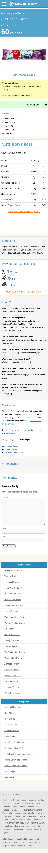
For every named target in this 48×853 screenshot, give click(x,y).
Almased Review (11, 664)
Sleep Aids (9, 777)
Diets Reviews (10, 725)
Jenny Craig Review (13, 588)
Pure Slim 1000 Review (14, 623)
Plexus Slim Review (13, 658)
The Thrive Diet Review (14, 652)
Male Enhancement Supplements (18, 754)
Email (4, 536)
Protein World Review (14, 594)
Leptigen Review (11, 640)
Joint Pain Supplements (14, 742)
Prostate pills (10, 771)
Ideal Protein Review (13, 605)
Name (4, 528)
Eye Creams (9, 736)
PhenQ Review (11, 611)
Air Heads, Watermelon (12, 449)
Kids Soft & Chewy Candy (13, 452)
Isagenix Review (11, 582)
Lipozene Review (12, 687)
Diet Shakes (9, 719)
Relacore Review (12, 681)
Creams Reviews (11, 731)
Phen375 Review (12, 635)
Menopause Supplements (15, 760)
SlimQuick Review (12, 675)
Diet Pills (8, 713)
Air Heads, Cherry (10, 446)
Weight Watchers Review (15, 617)
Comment (5, 497)
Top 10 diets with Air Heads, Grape (24, 211)
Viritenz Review (11, 576)
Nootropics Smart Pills (14, 748)
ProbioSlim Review (12, 693)
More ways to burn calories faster (24, 291)
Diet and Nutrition (12, 707)
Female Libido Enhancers (15, 766)
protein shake (27, 86)
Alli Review (9, 629)
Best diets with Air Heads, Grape (16, 96)
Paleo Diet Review (12, 600)
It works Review (11, 646)
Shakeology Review (13, 570)
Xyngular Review (11, 670)
